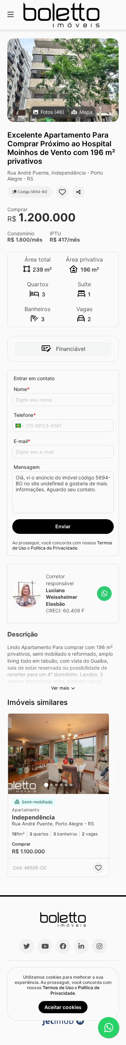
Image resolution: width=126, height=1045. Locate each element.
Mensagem (27, 467)
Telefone (25, 415)
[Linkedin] (81, 946)
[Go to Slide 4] (61, 784)
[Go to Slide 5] (66, 784)
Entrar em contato (34, 378)
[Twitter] (26, 946)
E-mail (22, 441)
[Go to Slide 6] (71, 784)
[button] (63, 80)
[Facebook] (63, 946)
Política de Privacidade (54, 548)
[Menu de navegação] (10, 15)
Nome (21, 389)
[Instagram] (99, 946)
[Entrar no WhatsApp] (104, 593)
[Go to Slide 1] (46, 785)
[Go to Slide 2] (51, 784)
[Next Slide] (113, 80)
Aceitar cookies (63, 1007)
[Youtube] (44, 946)
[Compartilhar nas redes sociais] (78, 192)
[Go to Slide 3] (56, 784)
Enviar (63, 526)
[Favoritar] (62, 192)
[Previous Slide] (13, 80)
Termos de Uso (58, 987)
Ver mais (60, 688)
